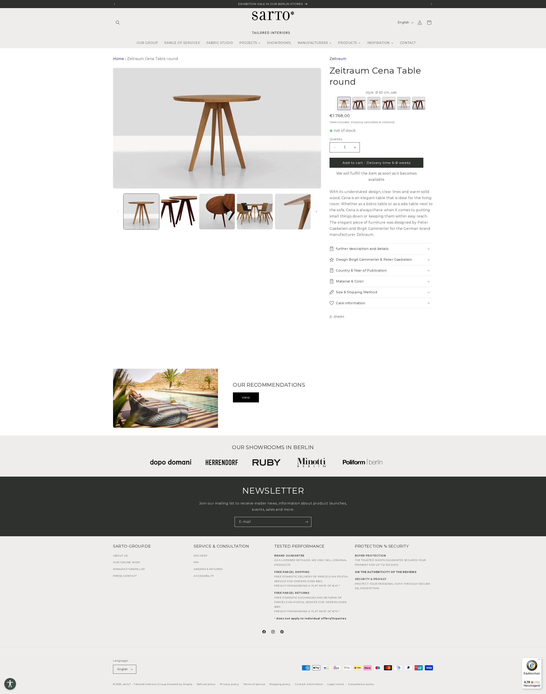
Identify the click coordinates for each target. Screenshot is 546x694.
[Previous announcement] (114, 4)
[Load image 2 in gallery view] (179, 211)
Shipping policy (280, 684)
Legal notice (335, 684)
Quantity (336, 139)
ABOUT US (120, 555)
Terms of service (254, 684)
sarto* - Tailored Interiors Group (144, 684)
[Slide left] (117, 211)
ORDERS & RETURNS (208, 569)
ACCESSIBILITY (204, 575)
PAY (196, 562)
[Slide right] (316, 211)
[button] (117, 22)
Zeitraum (338, 59)
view (246, 397)
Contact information (309, 684)
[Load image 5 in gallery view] (293, 211)
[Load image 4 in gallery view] (255, 211)
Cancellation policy (361, 684)
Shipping (357, 122)
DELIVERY (201, 555)
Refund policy (206, 684)
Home (118, 59)
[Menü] (539, 660)
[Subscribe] (306, 522)
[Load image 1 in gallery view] (141, 211)
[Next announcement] (431, 4)
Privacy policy (229, 684)
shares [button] (339, 316)
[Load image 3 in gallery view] (217, 211)
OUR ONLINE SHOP (126, 562)
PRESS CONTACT (125, 575)
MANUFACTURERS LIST (129, 569)
